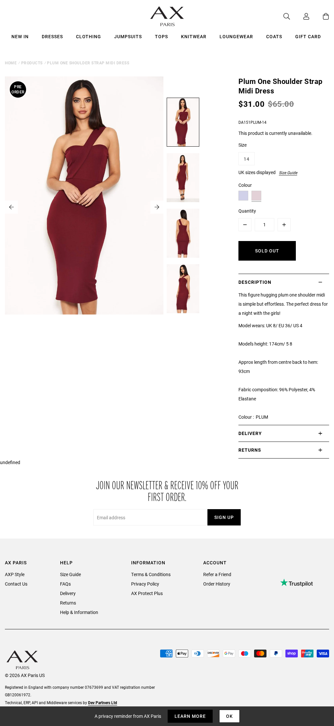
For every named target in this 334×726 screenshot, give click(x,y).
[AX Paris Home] (167, 16)
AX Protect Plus (147, 593)
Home (11, 62)
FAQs (65, 584)
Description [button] (254, 282)
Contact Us (16, 584)
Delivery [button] (250, 433)
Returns (68, 603)
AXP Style (14, 574)
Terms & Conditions (151, 574)
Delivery (68, 593)
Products (32, 62)
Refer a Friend (217, 574)
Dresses (52, 36)
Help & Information (79, 612)
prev (11, 207)
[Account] (300, 16)
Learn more (190, 716)
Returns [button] (249, 450)
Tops (161, 36)
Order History (216, 584)
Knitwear (193, 36)
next (156, 207)
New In (20, 36)
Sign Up (224, 517)
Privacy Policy (145, 584)
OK (229, 716)
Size (242, 145)
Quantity (247, 211)
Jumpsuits (128, 36)
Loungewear (236, 36)
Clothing (88, 36)
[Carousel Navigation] (84, 207)
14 (247, 159)
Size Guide (288, 172)
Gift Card (308, 36)
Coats (274, 36)
